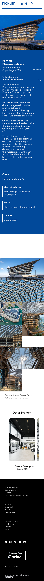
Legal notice (9, 524)
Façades (8, 493)
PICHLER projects (11, 487)
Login (7, 529)
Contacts (8, 527)
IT (12, 566)
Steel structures (10, 490)
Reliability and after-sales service (16, 495)
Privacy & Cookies (11, 521)
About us (8, 504)
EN (17, 566)
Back (38, 69)
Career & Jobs (10, 512)
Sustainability (9, 507)
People (7, 510)
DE (6, 566)
